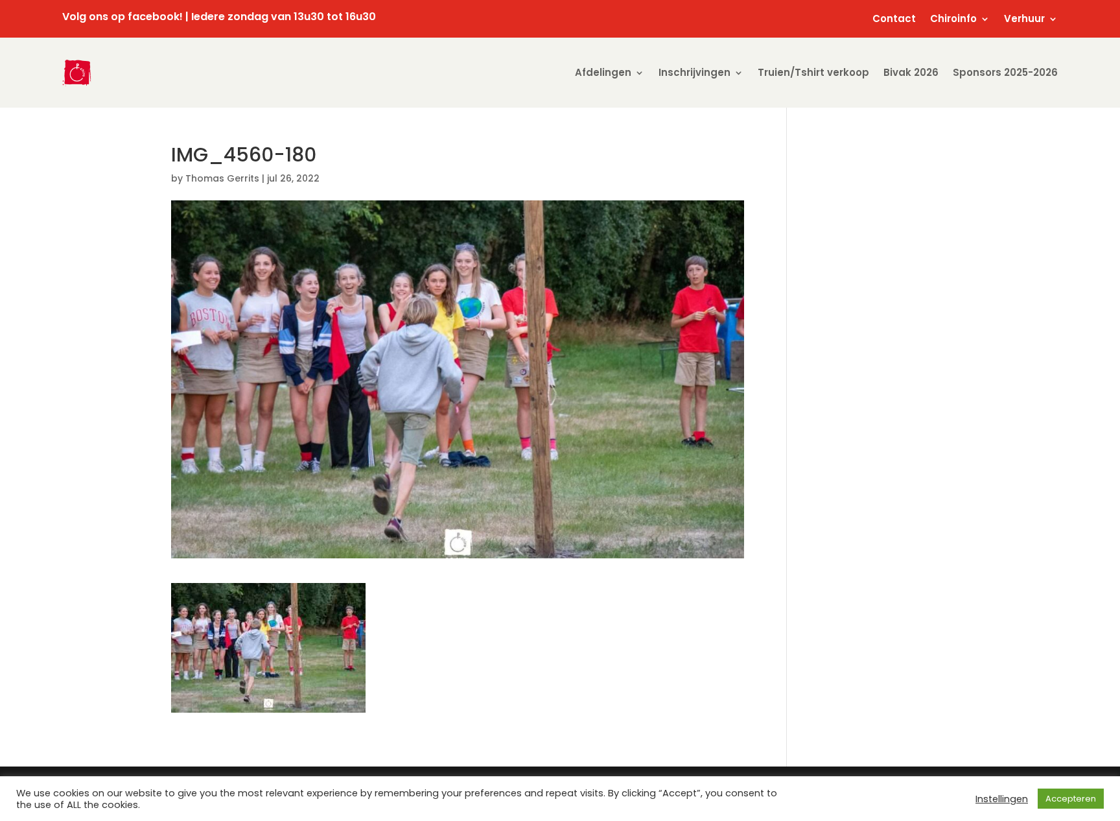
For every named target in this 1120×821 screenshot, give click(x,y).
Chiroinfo (953, 19)
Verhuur (1024, 19)
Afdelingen (603, 72)
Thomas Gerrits (222, 178)
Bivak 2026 (911, 72)
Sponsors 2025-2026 (1005, 72)
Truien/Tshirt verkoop (813, 72)
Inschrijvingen (694, 72)
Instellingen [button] (1001, 799)
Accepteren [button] (1070, 798)
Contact (894, 19)
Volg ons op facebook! (122, 16)
